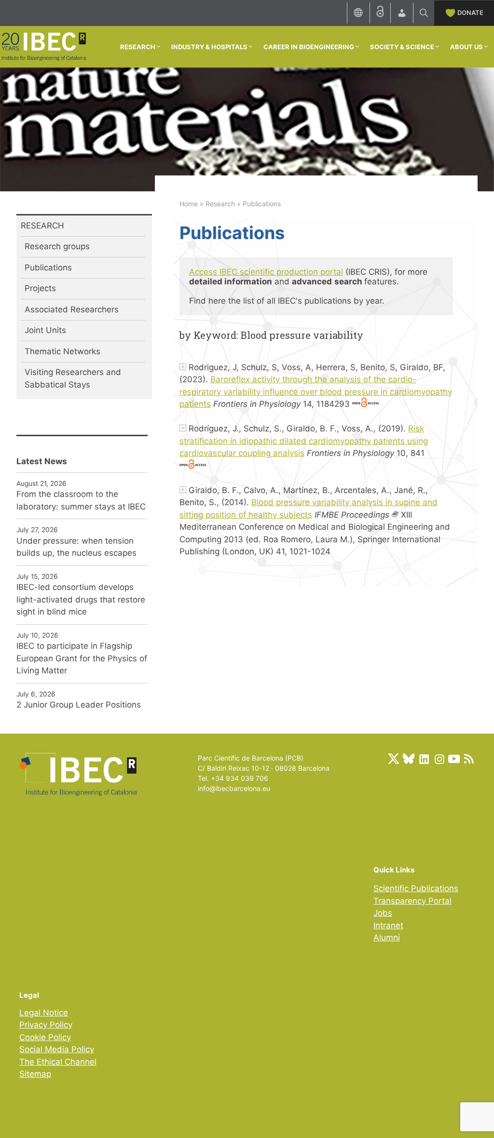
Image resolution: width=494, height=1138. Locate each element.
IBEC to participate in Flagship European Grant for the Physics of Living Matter (81, 658)
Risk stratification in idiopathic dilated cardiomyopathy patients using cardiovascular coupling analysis (303, 441)
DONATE (470, 12)
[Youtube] (454, 758)
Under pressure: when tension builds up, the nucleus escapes (76, 547)
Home (188, 204)
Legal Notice (43, 1013)
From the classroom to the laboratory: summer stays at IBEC (81, 500)
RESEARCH (137, 47)
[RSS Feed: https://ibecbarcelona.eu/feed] (469, 758)
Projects (40, 288)
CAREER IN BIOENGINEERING (308, 47)
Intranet (388, 925)
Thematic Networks (62, 351)
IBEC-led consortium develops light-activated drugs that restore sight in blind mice (80, 599)
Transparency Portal (412, 901)
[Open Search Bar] (424, 13)
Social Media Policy (56, 1049)
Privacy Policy (45, 1025)
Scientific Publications (415, 888)
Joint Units (45, 330)
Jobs (382, 913)
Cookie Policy (45, 1037)
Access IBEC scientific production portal (266, 272)
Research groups (57, 246)
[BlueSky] (408, 758)
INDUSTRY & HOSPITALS (209, 47)
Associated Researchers (72, 309)
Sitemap (35, 1074)
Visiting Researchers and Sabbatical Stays (73, 378)
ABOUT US (466, 47)
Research (220, 204)
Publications (48, 267)
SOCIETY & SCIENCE (402, 47)
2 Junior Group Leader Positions (78, 705)
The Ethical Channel (57, 1062)
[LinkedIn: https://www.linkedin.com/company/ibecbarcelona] (423, 758)
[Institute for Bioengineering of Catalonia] (43, 46)
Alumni (386, 937)
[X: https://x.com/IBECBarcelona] (393, 758)
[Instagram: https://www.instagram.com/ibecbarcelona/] (439, 758)
